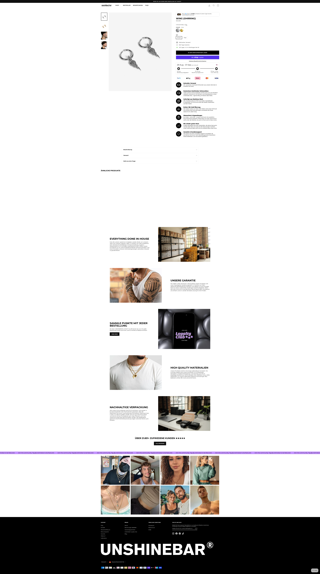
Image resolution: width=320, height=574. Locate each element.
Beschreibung (127, 149)
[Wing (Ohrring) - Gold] (104, 217)
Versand (125, 155)
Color (180, 27)
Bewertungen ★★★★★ (130, 527)
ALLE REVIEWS (160, 443)
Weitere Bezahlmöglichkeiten (197, 61)
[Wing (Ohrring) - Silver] (102, 217)
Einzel (179, 37)
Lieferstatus (104, 538)
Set (177, 35)
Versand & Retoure (105, 529)
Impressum (151, 525)
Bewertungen (138, 5)
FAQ (102, 525)
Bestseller (126, 5)
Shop (117, 5)
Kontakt (103, 527)
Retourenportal (105, 531)
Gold (181, 30)
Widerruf (103, 536)
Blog (126, 534)
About (126, 525)
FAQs (146, 5)
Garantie (103, 534)
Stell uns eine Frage (129, 161)
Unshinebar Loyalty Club (131, 531)
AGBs (149, 529)
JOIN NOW (115, 334)
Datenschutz (151, 527)
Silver (177, 30)
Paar (185, 37)
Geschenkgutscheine (130, 529)
